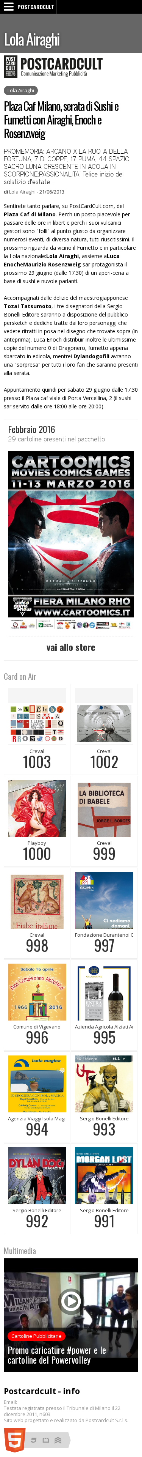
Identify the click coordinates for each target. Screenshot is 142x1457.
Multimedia (20, 1250)
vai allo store (71, 647)
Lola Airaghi (31, 38)
